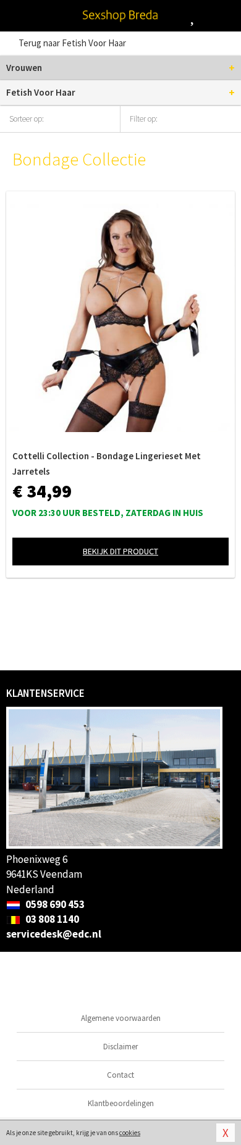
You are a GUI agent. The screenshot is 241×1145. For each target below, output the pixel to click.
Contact (120, 1075)
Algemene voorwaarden (121, 1018)
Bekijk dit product (120, 551)
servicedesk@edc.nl (53, 934)
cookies (129, 1132)
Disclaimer (120, 1046)
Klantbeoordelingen (121, 1103)
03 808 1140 (51, 919)
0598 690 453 (54, 904)
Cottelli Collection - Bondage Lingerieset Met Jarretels (106, 463)
